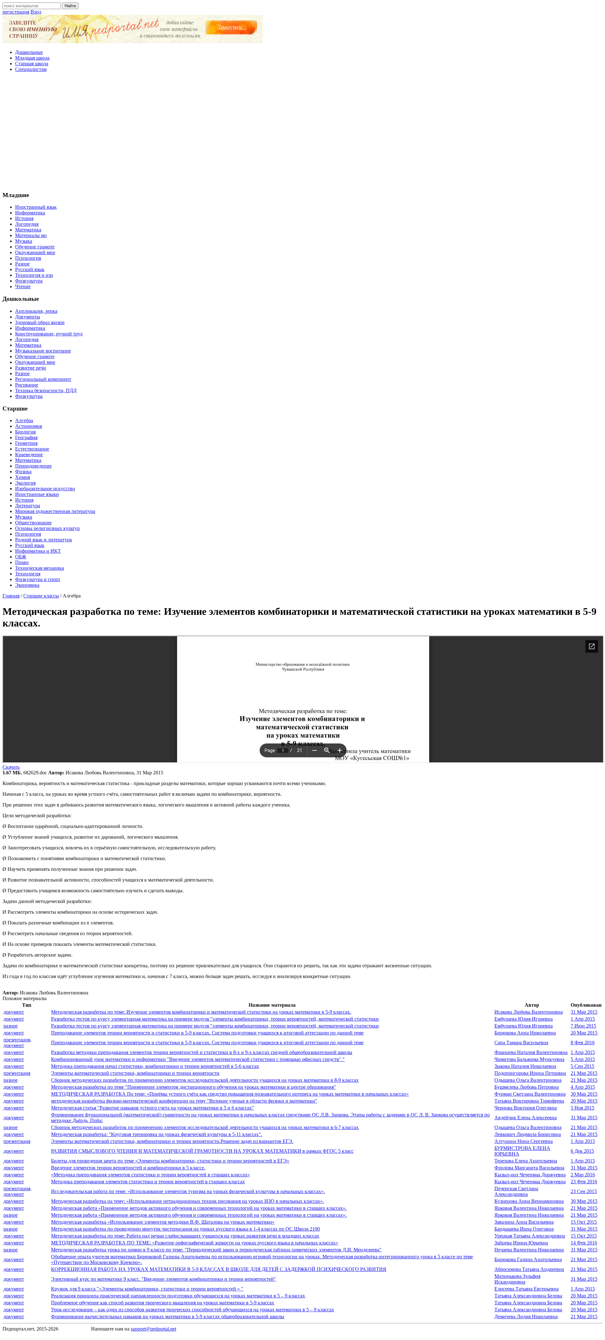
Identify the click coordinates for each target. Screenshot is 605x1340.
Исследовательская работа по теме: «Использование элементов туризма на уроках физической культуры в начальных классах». (188, 1191)
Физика (23, 471)
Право (22, 562)
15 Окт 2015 (584, 1222)
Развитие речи (30, 367)
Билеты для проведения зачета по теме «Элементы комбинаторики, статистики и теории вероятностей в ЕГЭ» (170, 1160)
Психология (28, 258)
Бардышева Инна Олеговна (524, 1229)
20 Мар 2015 (584, 1032)
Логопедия (26, 224)
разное (10, 1025)
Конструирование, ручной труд (49, 333)
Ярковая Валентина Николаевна (529, 1208)
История (24, 218)
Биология (25, 431)
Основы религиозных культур (47, 528)
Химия (22, 477)
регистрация (16, 12)
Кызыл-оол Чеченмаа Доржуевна (530, 1174)
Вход (36, 12)
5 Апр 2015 (583, 1059)
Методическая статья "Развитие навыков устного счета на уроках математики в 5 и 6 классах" (152, 1107)
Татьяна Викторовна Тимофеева (529, 1101)
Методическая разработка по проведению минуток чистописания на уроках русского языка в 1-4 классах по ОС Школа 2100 (185, 1229)
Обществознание (33, 522)
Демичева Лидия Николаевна (526, 1316)
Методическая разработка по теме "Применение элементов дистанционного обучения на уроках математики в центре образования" (193, 1087)
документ (13, 1012)
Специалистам (31, 69)
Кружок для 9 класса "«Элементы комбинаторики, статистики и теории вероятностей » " (147, 1288)
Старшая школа (31, 63)
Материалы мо (31, 235)
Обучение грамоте (35, 246)
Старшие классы (41, 595)
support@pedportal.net (153, 1328)
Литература (27, 505)
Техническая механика (39, 568)
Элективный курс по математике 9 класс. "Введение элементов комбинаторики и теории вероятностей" (163, 1279)
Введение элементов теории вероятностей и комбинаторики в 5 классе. (128, 1167)
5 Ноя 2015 (582, 1107)
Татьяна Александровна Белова (528, 1295)
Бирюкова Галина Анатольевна (528, 1259)
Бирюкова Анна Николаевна (525, 1032)
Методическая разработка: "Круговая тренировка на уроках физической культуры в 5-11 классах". (156, 1134)
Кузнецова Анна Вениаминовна (529, 1201)
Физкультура (29, 280)
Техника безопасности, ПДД (46, 390)
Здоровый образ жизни (40, 322)
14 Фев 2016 (584, 1242)
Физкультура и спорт (37, 579)
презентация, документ (17, 1042)
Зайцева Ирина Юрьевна (521, 1242)
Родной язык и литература (43, 539)
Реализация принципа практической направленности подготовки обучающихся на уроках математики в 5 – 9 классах (178, 1295)
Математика (28, 229)
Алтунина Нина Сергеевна (523, 1141)
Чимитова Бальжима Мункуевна (529, 1059)
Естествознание (32, 449)
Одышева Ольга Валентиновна (528, 1080)
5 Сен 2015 (582, 1066)
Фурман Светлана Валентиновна (530, 1094)
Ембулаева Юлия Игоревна (523, 1019)
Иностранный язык (36, 207)
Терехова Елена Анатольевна (525, 1160)
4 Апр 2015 (583, 1087)
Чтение (23, 286)
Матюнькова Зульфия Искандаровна (517, 1279)
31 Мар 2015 (584, 1012)
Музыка (23, 241)
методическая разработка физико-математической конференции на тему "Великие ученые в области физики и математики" (184, 1101)
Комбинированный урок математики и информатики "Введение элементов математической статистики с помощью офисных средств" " (198, 1059)
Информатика (30, 212)
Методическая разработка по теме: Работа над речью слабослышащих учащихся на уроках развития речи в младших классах (185, 1235)
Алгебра (24, 420)
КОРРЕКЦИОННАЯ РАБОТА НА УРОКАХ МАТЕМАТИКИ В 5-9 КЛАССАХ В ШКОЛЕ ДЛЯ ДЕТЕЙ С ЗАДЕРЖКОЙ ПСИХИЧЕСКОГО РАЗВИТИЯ (218, 1269)
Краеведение (29, 454)
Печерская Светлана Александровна (516, 1191)
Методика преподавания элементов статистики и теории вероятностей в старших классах (148, 1181)
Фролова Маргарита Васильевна (529, 1167)
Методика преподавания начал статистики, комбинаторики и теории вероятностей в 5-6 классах (155, 1066)
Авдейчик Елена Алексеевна (525, 1117)
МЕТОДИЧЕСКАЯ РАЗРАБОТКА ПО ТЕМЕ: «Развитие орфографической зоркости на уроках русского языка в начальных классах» (194, 1242)
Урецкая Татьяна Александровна (529, 1235)
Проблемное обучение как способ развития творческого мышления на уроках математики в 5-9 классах (162, 1302)
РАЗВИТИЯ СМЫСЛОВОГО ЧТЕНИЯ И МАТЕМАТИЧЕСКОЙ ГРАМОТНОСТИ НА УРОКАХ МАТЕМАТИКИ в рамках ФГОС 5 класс (202, 1151)
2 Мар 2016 (583, 1174)
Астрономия (28, 426)
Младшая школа (32, 58)
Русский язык (29, 269)
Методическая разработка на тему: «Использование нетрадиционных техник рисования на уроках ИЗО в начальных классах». (187, 1201)
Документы (27, 316)
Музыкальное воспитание (43, 350)
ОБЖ (20, 556)
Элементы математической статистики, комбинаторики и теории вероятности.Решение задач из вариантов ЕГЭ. (172, 1141)
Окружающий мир (35, 252)
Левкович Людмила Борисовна (527, 1134)
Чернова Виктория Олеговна (525, 1107)
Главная (11, 595)
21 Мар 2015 (584, 1073)
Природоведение (33, 466)
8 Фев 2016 (583, 1042)
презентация (16, 1073)
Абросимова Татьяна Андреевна (529, 1269)
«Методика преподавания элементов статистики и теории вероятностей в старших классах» (150, 1174)
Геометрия (26, 443)
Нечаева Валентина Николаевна (529, 1249)
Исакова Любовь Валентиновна (528, 1012)
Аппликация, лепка (36, 311)
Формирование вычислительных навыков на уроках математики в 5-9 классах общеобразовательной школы (167, 1316)
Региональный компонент (43, 379)
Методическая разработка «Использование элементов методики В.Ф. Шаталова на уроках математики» (162, 1222)
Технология (27, 573)
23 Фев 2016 (584, 1181)
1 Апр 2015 (583, 1019)
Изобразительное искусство (45, 488)
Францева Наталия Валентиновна (531, 1052)
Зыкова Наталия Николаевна (525, 1066)
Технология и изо (34, 275)
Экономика (27, 585)
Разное (22, 263)
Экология (25, 483)
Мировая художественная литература (55, 511)
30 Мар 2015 (584, 1094)
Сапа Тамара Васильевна (521, 1042)
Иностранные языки (37, 494)
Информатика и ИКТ (38, 551)
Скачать (11, 767)
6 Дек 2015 (582, 1151)
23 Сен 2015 (584, 1191)
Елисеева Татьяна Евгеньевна (526, 1288)
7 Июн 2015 (583, 1025)
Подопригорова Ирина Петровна (530, 1073)
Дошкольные (29, 52)
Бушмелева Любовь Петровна (526, 1087)
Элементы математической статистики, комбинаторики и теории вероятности (135, 1073)
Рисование (26, 384)
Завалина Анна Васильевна (524, 1222)
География (26, 437)
